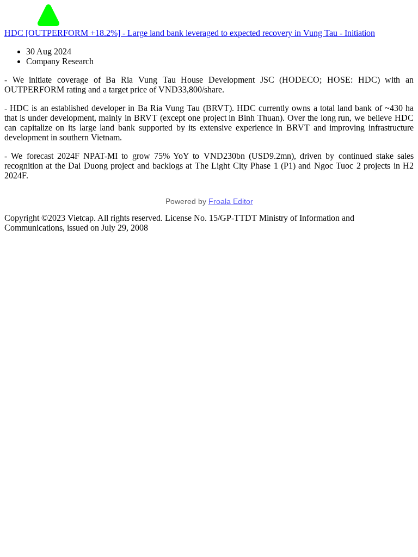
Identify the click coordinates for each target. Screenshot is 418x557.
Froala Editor (230, 201)
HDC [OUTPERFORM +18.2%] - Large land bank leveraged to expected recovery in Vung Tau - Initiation (189, 33)
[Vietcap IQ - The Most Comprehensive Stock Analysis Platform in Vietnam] (48, 23)
